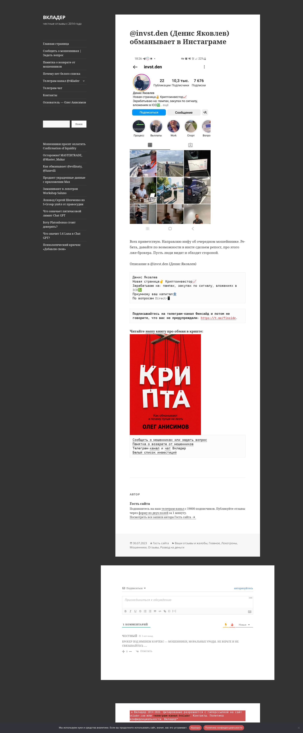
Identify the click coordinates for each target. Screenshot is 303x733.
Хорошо (195, 727)
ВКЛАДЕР (54, 17)
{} (169, 611)
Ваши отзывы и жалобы (191, 543)
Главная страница (56, 44)
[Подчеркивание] (135, 611)
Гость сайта (161, 543)
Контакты (50, 95)
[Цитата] (155, 611)
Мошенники (138, 547)
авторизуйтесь (243, 588)
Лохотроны (229, 543)
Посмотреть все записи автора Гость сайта (161, 517)
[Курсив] (130, 611)
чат (168, 448)
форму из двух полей (153, 513)
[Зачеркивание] (140, 611)
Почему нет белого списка (61, 74)
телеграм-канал (172, 509)
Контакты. (200, 715)
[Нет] (298, 728)
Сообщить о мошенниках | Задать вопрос (62, 53)
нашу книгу (156, 331)
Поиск (79, 124)
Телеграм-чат (52, 88)
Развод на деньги (172, 547)
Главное (214, 543)
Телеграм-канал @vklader (61, 81)
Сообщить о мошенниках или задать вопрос (170, 440)
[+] (174, 611)
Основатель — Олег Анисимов (64, 102)
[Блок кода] (159, 611)
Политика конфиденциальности (223, 727)
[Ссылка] (164, 611)
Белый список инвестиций (155, 452)
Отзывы (153, 547)
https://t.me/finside (218, 318)
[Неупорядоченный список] (150, 611)
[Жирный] (125, 611)
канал (154, 448)
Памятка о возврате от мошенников (59, 64)
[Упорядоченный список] (145, 611)
